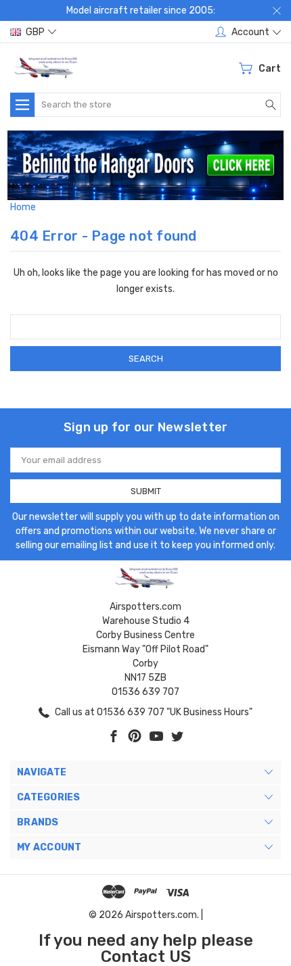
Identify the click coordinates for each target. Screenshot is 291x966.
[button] (145, 165)
